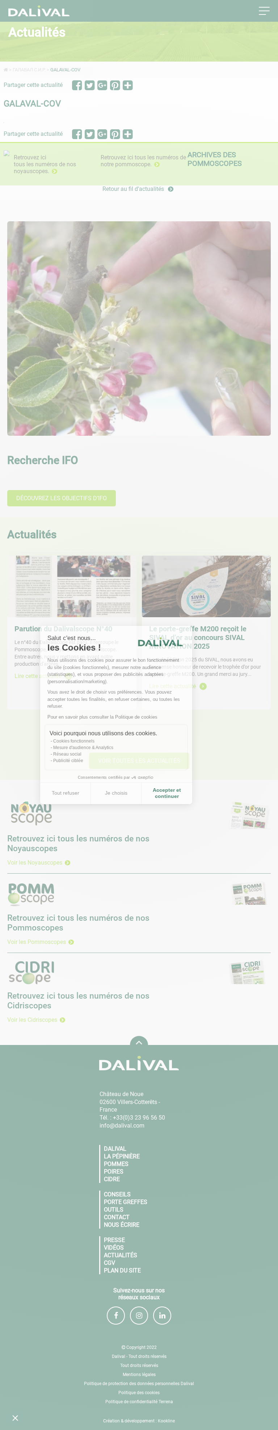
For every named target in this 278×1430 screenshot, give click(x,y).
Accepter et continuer (190, 793)
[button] (15, 1417)
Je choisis (139, 793)
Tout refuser (88, 793)
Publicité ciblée (91, 760)
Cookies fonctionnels (96, 741)
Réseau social (90, 754)
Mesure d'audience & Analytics (106, 747)
